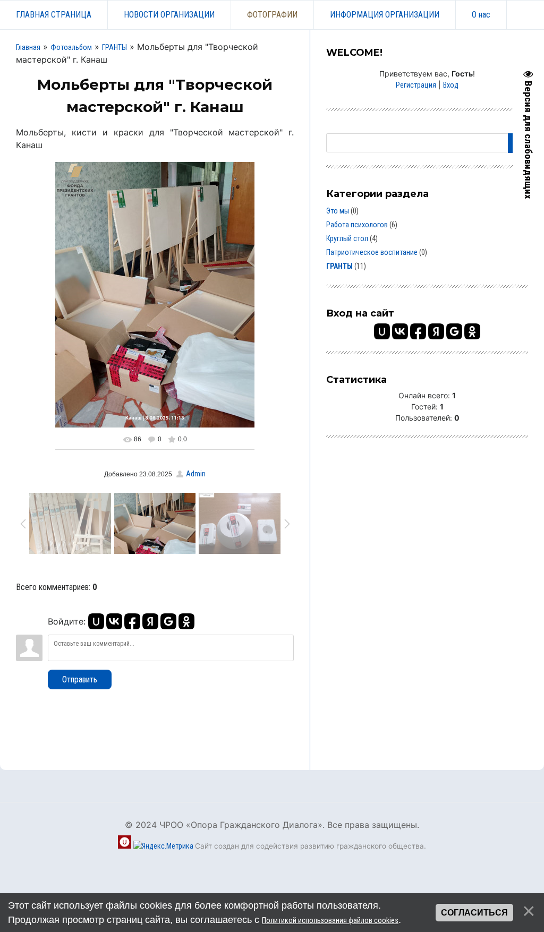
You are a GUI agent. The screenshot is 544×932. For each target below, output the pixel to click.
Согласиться (474, 912)
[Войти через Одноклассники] (186, 621)
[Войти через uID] (96, 621)
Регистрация (416, 85)
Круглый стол (347, 238)
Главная (28, 47)
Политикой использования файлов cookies (330, 920)
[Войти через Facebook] (132, 621)
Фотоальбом (71, 47)
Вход (450, 85)
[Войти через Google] (168, 621)
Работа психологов (357, 224)
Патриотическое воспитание (372, 252)
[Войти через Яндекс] (150, 621)
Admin (196, 473)
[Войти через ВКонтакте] (114, 621)
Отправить (79, 679)
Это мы (337, 211)
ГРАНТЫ (114, 47)
